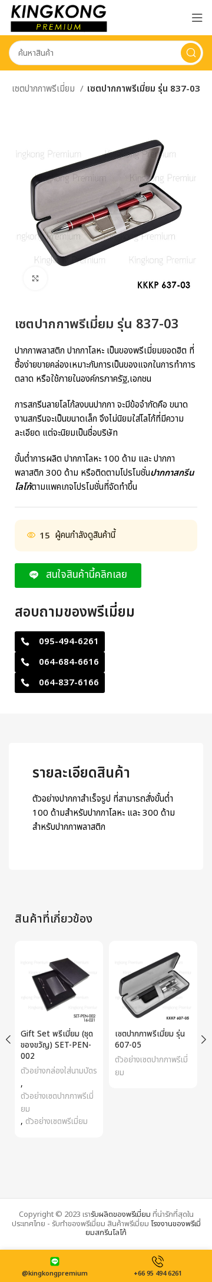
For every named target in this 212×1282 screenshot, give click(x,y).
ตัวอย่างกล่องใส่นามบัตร (59, 1071)
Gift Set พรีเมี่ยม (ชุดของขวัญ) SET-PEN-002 (57, 1045)
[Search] (191, 53)
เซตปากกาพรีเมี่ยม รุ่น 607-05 (150, 1039)
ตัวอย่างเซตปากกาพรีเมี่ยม (57, 1103)
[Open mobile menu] (197, 17)
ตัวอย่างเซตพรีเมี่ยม (56, 1122)
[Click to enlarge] (35, 278)
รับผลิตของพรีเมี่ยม (121, 1214)
